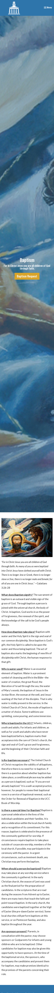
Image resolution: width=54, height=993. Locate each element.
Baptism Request (27, 276)
